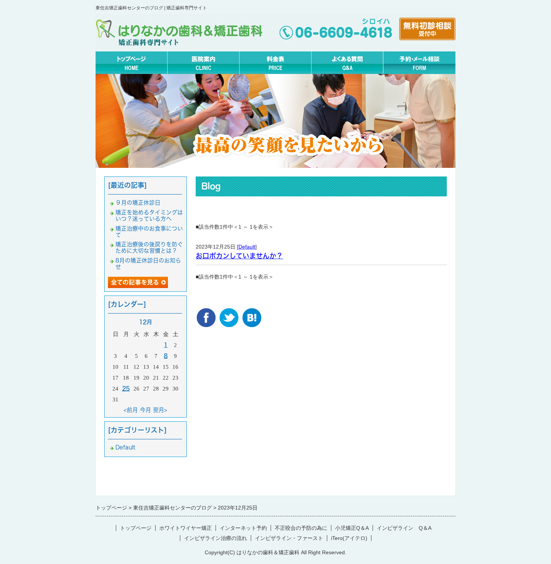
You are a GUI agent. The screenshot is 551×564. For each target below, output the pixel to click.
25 (126, 388)
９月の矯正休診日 (137, 202)
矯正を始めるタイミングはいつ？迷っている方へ (149, 216)
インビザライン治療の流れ (215, 538)
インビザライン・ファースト (289, 538)
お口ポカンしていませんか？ (239, 255)
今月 (145, 410)
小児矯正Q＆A (352, 528)
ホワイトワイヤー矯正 (185, 528)
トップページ (135, 528)
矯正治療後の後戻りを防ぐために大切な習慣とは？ (149, 247)
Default (246, 247)
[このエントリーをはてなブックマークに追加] (252, 314)
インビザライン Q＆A (404, 528)
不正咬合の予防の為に (301, 528)
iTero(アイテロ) (349, 538)
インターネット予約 (243, 528)
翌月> (160, 410)
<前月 (131, 410)
